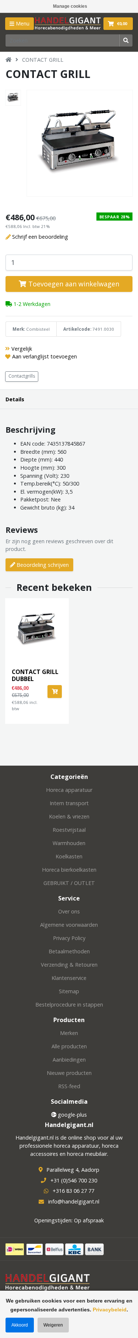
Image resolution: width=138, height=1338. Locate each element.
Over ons (69, 911)
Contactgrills (21, 376)
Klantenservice (69, 977)
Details (15, 399)
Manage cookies (70, 6)
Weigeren (53, 1325)
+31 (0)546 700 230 (73, 1180)
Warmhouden (69, 843)
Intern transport (69, 803)
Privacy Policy (69, 938)
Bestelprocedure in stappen (69, 1004)
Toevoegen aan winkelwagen (72, 283)
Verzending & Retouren (69, 964)
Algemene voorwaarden (69, 924)
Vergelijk (21, 348)
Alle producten (69, 1046)
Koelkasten (69, 856)
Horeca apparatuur (69, 789)
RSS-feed (69, 1086)
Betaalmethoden (69, 951)
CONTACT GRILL (42, 59)
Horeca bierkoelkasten (69, 869)
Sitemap (69, 991)
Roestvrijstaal (69, 829)
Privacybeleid (110, 1310)
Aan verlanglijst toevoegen (44, 356)
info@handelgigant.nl (73, 1201)
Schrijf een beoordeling (40, 236)
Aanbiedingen (69, 1059)
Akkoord (19, 1325)
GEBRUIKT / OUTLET (69, 882)
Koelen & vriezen (69, 816)
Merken (69, 1032)
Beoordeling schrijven (42, 564)
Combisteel (38, 329)
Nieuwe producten (69, 1072)
